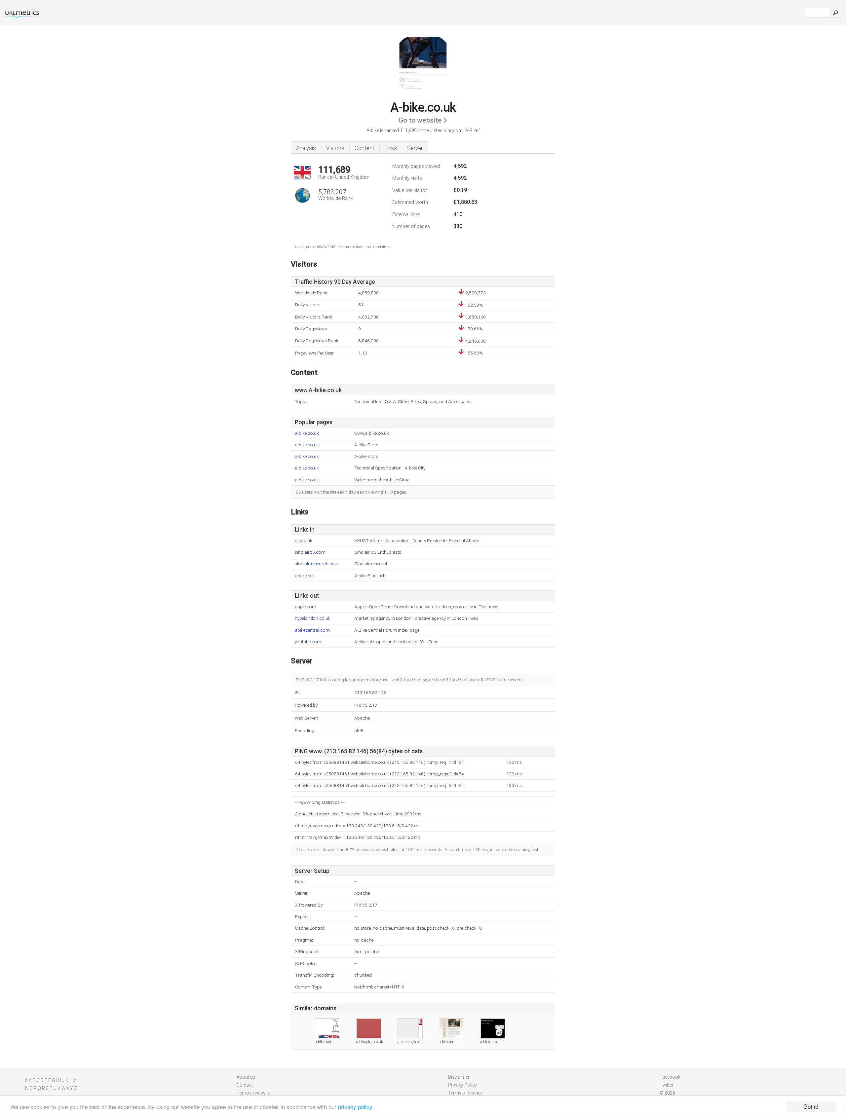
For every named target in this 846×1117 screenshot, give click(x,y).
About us (246, 1077)
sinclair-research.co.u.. (317, 563)
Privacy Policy (462, 1085)
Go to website (420, 120)
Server (415, 148)
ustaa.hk (303, 540)
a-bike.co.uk (307, 433)
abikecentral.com (312, 630)
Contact (245, 1085)
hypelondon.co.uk (312, 618)
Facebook (670, 1077)
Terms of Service (465, 1093)
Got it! (811, 1106)
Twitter (666, 1085)
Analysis (306, 148)
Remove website (253, 1093)
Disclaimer (459, 1077)
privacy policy (355, 1106)
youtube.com (308, 641)
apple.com (305, 606)
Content (364, 148)
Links (391, 148)
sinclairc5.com (310, 552)
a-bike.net (304, 575)
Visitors (335, 148)
